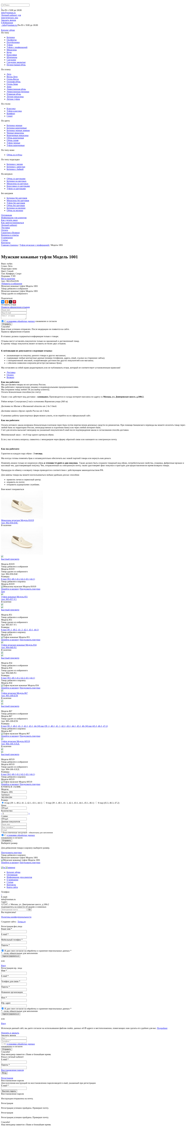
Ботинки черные (14, 125)
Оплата (10, 375)
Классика (11, 108)
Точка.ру (22, 921)
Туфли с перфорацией (17, 47)
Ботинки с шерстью (16, 167)
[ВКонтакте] (2, 301)
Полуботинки (13, 42)
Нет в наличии (8, 278)
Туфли (10, 45)
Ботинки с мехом (15, 164)
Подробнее (162, 1028)
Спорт (10, 116)
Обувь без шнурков (16, 205)
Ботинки (11, 37)
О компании (7, 237)
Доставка (11, 372)
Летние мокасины (15, 96)
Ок (29, 910)
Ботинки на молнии (16, 208)
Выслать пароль (9, 1091)
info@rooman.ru (8, 12)
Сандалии (11, 60)
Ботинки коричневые (17, 128)
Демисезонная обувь (16, 89)
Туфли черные (13, 143)
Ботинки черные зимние (18, 130)
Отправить (6, 324)
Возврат (10, 377)
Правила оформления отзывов (15, 307)
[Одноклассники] (6, 301)
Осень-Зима (12, 84)
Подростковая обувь (16, 65)
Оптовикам (6, 215)
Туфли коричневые (16, 145)
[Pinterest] (14, 301)
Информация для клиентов (14, 217)
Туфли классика (14, 111)
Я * (37, 951)
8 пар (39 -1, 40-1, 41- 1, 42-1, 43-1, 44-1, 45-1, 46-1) (63, 726)
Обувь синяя (12, 140)
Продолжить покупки (30, 589)
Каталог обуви (8, 30)
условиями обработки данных (21, 321)
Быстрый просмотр (10, 559)
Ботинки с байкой (15, 169)
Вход (3, 965)
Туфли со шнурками (16, 188)
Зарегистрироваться (10, 956)
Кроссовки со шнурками (18, 186)
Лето (9, 74)
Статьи (4, 240)
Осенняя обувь (13, 81)
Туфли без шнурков (16, 203)
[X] (10, 301)
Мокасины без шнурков (18, 200)
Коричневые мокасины (18, 135)
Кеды (9, 52)
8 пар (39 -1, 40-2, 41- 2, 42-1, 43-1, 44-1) (20, 630)
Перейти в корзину (10, 589)
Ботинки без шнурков (17, 198)
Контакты (5, 242)
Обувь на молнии (15, 210)
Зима (9, 86)
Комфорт (11, 113)
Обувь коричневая (15, 138)
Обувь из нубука (14, 155)
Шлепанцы (12, 57)
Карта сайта (12, 887)
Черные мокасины (15, 133)
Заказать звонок (8, 20)
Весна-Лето (12, 76)
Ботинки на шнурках (16, 181)
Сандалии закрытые (16, 62)
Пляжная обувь (14, 94)
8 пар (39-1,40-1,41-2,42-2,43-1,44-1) (18, 579)
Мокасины (12, 50)
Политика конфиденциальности (16, 917)
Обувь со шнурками (16, 178)
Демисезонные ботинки (18, 91)
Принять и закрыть (10, 1033)
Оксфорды (12, 40)
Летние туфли (13, 99)
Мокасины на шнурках (17, 183)
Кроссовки (12, 55)
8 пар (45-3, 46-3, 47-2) (97, 726)
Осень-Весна (13, 79)
